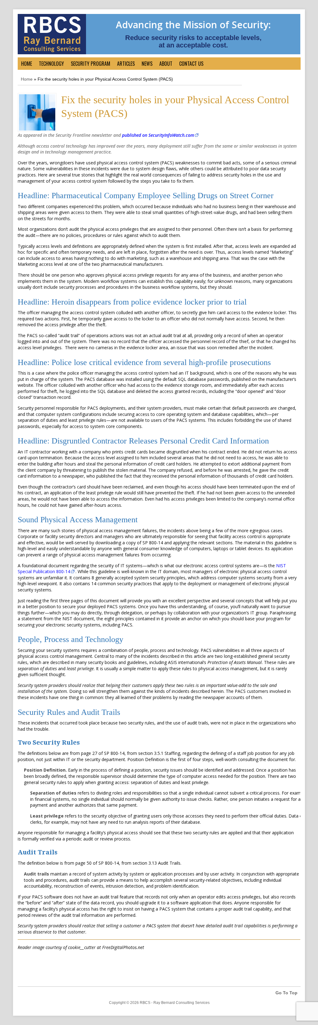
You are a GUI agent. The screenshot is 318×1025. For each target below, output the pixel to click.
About (165, 63)
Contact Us (191, 63)
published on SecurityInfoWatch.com (158, 135)
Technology (51, 63)
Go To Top (286, 993)
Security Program (90, 63)
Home (26, 63)
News (147, 63)
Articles (126, 63)
